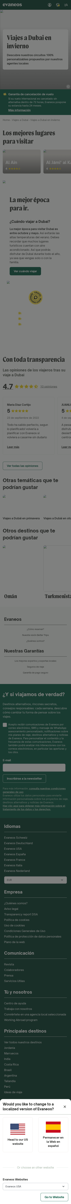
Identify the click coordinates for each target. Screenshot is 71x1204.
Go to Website (54, 1197)
